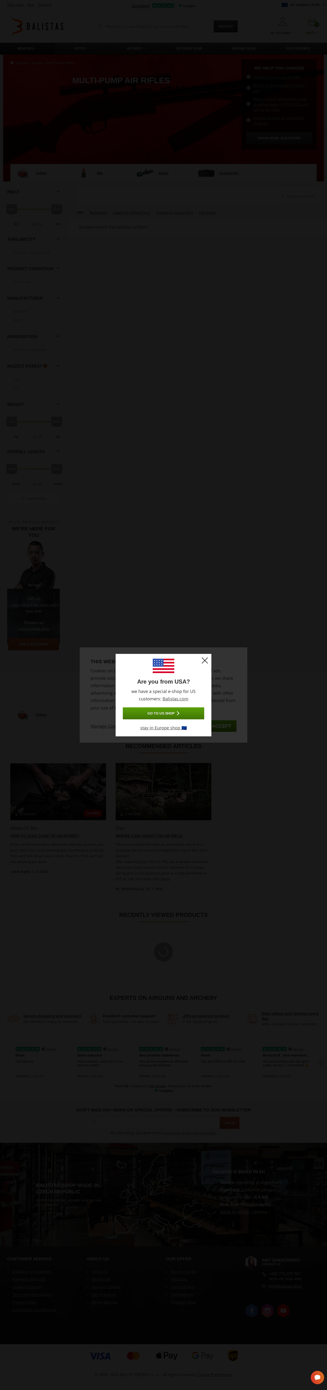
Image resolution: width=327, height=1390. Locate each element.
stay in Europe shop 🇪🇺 (163, 728)
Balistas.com (175, 699)
